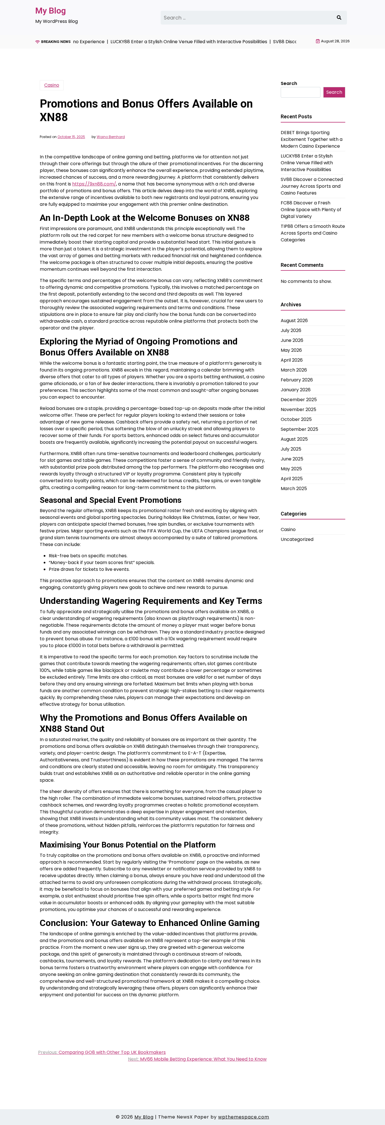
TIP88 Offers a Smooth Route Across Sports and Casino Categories (313, 233)
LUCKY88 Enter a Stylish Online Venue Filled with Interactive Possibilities (307, 163)
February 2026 (297, 380)
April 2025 (292, 478)
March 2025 (294, 488)
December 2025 (299, 399)
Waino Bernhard (111, 137)
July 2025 (291, 449)
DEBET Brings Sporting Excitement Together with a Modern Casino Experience (311, 139)
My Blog (50, 11)
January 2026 (296, 389)
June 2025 (292, 459)
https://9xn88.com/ (94, 184)
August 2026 (294, 320)
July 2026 (291, 330)
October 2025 (296, 419)
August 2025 (294, 439)
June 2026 (292, 340)
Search (289, 83)
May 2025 (291, 469)
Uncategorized (297, 539)
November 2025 (298, 409)
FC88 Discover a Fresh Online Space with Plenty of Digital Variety (311, 210)
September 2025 (299, 429)
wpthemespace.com (243, 1117)
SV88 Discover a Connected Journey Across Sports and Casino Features (312, 186)
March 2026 (294, 370)
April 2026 (292, 360)
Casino (51, 85)
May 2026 (291, 350)
